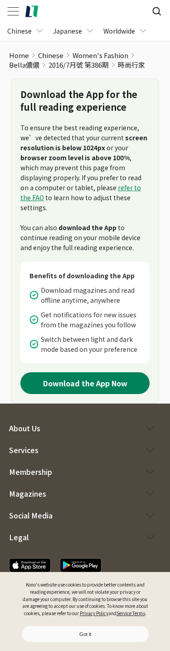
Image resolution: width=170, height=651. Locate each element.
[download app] (30, 565)
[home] (31, 11)
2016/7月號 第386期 (79, 64)
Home (19, 55)
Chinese (50, 55)
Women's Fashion (100, 55)
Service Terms (131, 613)
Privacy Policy (94, 613)
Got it (85, 634)
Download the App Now (85, 383)
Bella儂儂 (24, 64)
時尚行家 (131, 64)
